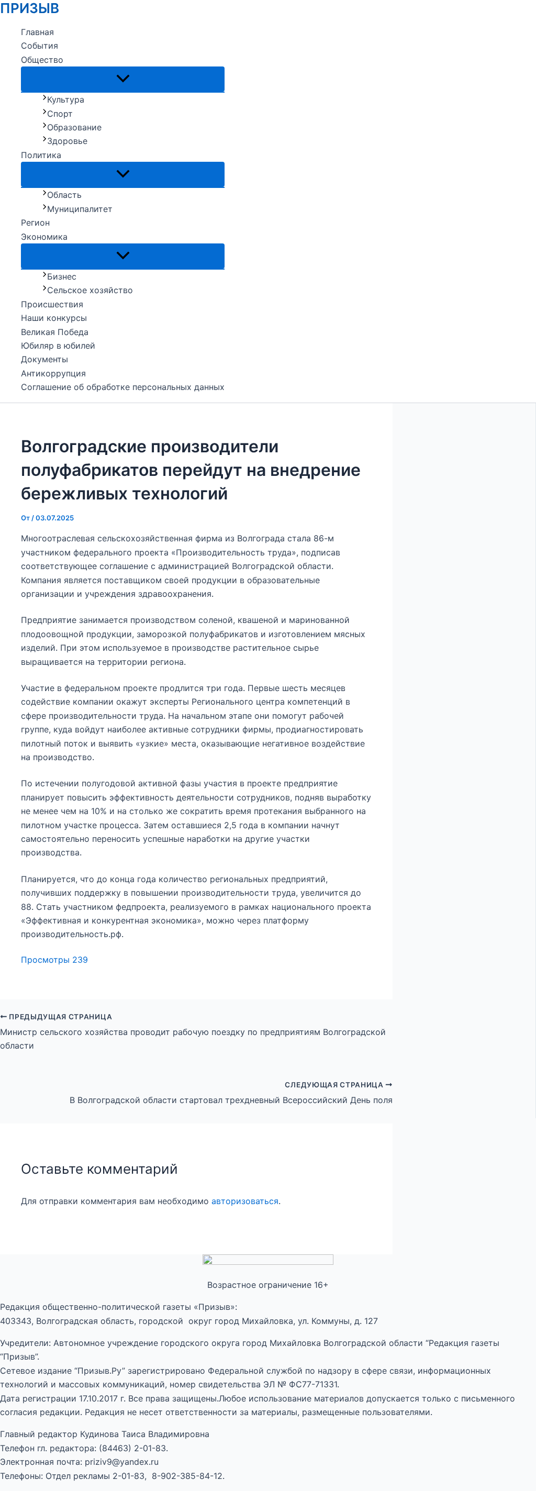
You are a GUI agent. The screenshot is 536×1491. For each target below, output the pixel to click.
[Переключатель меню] (123, 79)
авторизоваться (244, 1201)
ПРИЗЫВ (29, 8)
